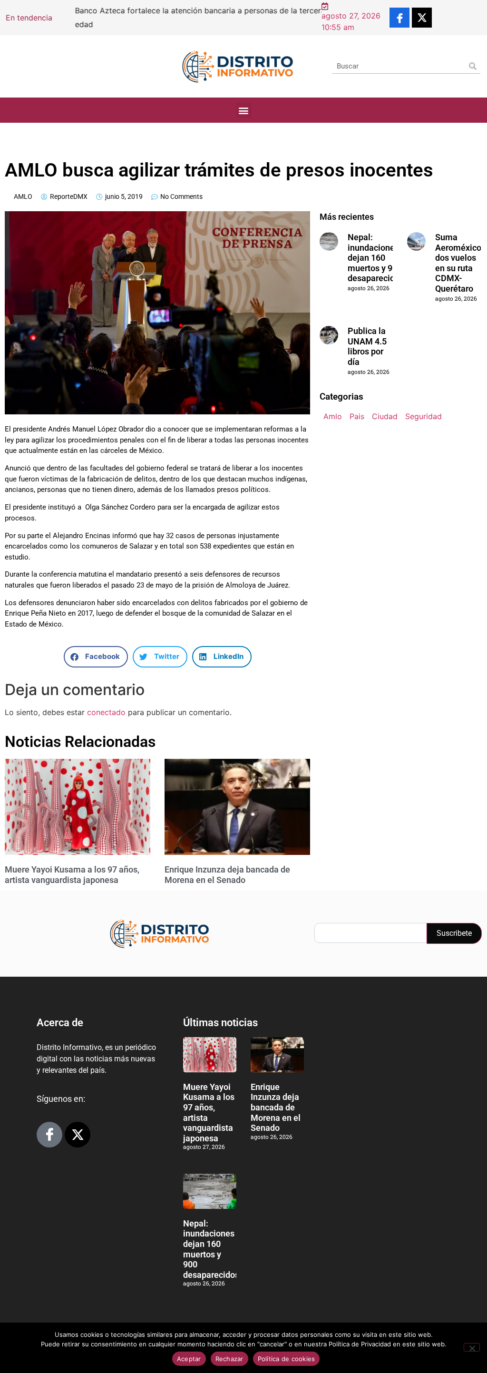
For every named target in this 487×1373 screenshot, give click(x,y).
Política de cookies (286, 1359)
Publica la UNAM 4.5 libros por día (367, 346)
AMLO (23, 196)
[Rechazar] (472, 1347)
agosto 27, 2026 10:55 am (350, 21)
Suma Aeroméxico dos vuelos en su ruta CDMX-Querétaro (458, 263)
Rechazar (229, 1359)
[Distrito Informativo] (238, 66)
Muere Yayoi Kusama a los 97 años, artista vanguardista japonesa (72, 874)
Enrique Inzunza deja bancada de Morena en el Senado (227, 874)
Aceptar (189, 1359)
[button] (244, 110)
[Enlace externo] (399, 18)
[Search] (473, 66)
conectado (106, 712)
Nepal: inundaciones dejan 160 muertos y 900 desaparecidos (376, 257)
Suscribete (454, 933)
